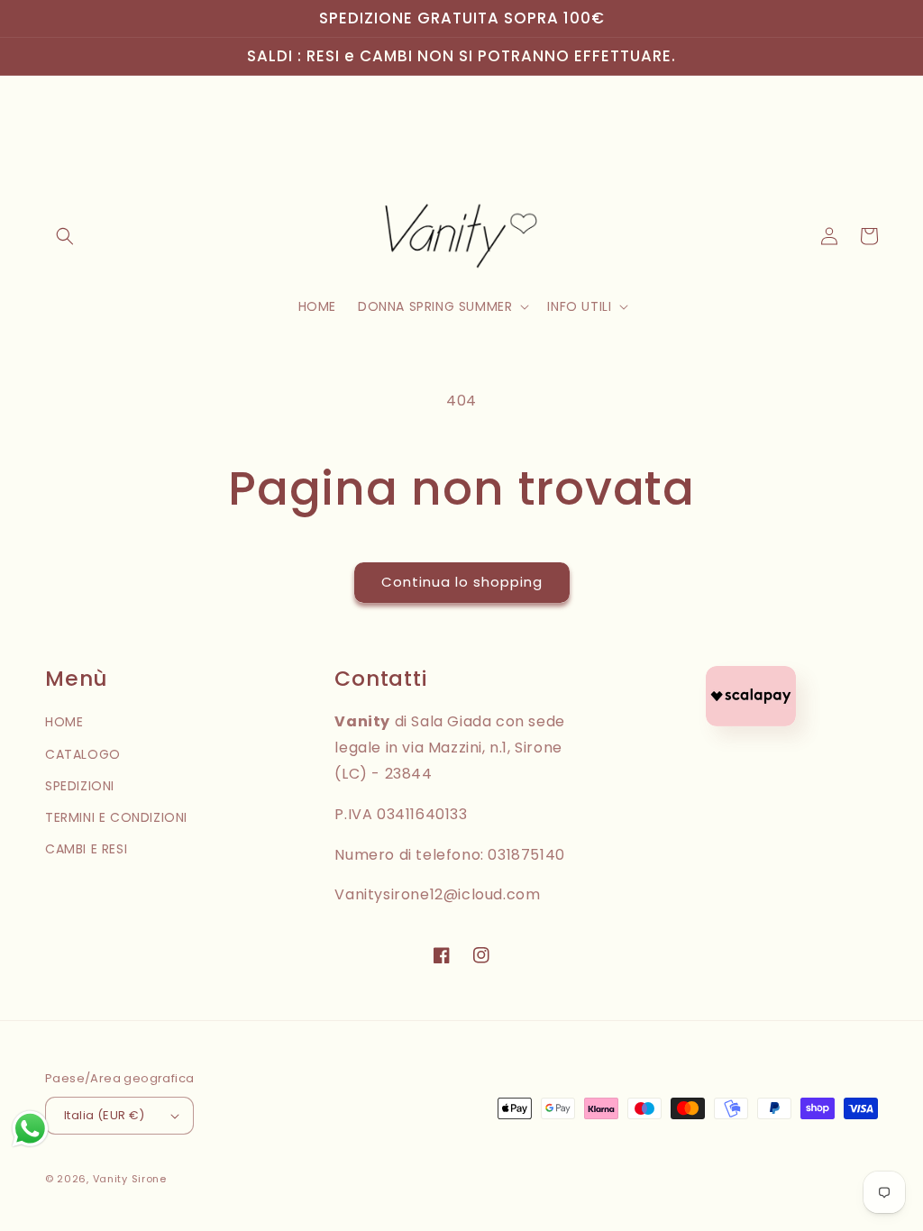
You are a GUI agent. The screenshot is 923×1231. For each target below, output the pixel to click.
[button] (65, 236)
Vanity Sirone (130, 1179)
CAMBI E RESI (86, 849)
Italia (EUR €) (104, 1115)
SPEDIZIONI (79, 786)
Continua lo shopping (462, 581)
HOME (64, 722)
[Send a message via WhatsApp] (30, 1129)
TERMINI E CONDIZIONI (116, 817)
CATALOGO (83, 754)
